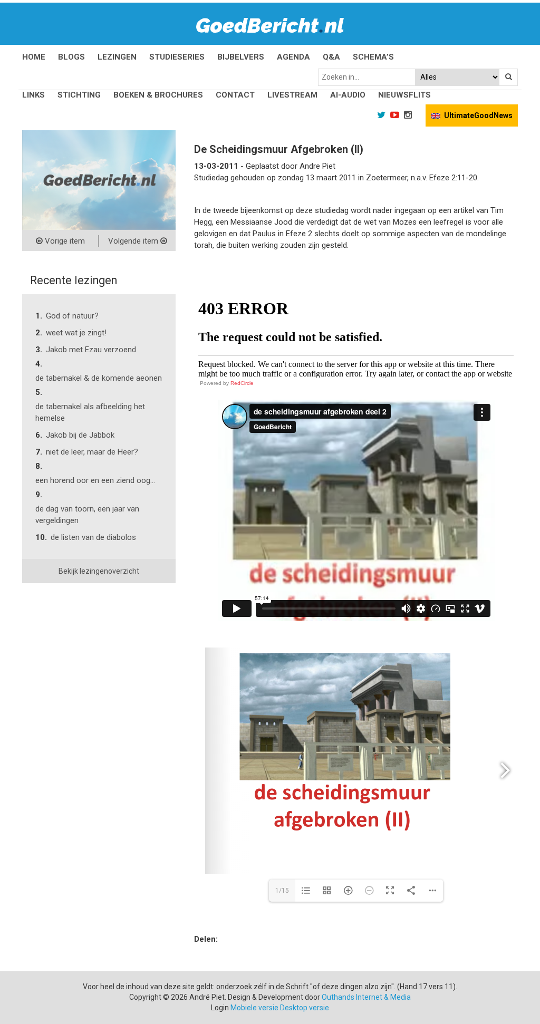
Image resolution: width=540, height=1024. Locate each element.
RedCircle (242, 383)
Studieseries (177, 57)
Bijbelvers (240, 57)
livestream (292, 95)
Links (33, 95)
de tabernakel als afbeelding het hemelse (90, 412)
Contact (235, 95)
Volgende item (134, 241)
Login (220, 1007)
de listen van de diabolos (93, 537)
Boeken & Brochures (158, 95)
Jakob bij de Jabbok (80, 435)
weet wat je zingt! (76, 332)
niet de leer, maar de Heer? (92, 452)
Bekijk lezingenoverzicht (99, 571)
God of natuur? (72, 316)
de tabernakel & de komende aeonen (98, 378)
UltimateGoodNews (478, 115)
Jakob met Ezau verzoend (91, 349)
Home (33, 57)
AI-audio (347, 95)
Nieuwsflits (404, 95)
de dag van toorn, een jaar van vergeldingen (87, 514)
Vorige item (64, 241)
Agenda (293, 57)
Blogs (71, 57)
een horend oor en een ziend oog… (95, 480)
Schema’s (373, 57)
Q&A (331, 57)
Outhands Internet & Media (366, 997)
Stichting (79, 95)
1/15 (282, 890)
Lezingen (117, 57)
